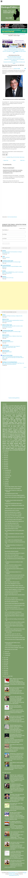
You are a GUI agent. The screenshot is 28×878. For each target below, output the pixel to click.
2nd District (17, 408)
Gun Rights (17, 423)
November (7, 472)
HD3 (14, 157)
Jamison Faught (17, 68)
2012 (18, 406)
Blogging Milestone (20, 411)
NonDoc (4, 314)
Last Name (4, 238)
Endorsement (19, 419)
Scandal (13, 440)
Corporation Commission (8, 416)
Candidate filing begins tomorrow (11, 592)
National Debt (17, 433)
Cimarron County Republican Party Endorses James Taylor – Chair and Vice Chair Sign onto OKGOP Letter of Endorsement (13, 357)
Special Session (14, 441)
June (6, 481)
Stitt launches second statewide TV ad (12, 607)
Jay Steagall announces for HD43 (11, 493)
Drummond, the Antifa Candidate (14, 57)
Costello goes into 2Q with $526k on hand (13, 591)
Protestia (4, 270)
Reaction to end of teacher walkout (11, 566)
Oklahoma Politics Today (7, 324)
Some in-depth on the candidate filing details (13, 540)
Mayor (6, 432)
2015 (5, 661)
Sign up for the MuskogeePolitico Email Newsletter (14, 49)
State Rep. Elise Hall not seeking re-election (13, 565)
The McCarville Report (6, 265)
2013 (5, 664)
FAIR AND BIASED (5, 350)
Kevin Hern (12, 428)
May (6, 483)
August (6, 477)
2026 (5, 453)
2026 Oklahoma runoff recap (7, 277)
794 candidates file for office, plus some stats (14, 556)
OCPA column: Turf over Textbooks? (12, 555)
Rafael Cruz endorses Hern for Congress (13, 512)
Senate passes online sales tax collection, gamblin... (15, 622)
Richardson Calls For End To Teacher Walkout (13, 623)
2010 (12, 406)
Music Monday (13, 432)
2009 (5, 672)
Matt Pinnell (22, 431)
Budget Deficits (6, 412)
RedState (4, 250)
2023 (5, 459)
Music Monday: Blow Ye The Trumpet (12, 525)
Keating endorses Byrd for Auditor (11, 528)
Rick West (17, 157)
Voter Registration (18, 448)
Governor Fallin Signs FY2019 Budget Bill (13, 488)
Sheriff (18, 440)
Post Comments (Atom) (12, 216)
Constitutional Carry (21, 414)
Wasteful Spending (18, 450)
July (6, 479)
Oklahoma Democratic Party (16, 435)
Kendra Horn (5, 428)
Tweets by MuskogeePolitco (14, 397)
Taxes (9, 447)
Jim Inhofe (13, 426)
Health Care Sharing (12, 425)
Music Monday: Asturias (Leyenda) (11, 551)
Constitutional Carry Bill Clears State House (13, 503)
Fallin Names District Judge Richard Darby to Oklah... (15, 628)
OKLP (7, 435)
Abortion (23, 410)
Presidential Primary (17, 437)
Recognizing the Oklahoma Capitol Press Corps (14, 599)
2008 (5, 674)
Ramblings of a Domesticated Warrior (9, 362)
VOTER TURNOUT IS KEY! (7, 351)
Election (17, 418)
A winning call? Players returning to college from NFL (12, 315)
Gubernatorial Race (7, 423)
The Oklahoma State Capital (7, 260)
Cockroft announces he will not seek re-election (14, 576)
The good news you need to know (14, 48)
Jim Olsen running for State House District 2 (13, 519)
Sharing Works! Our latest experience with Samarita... (15, 637)
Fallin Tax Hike (17, 421)
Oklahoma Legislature (8, 436)
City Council (21, 412)
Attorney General (9, 411)
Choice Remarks (5, 345)
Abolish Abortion (14, 410)
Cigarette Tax (13, 412)
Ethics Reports (6, 421)
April (6, 484)
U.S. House (18, 447)
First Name (4, 234)
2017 (12, 407)
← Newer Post (5, 160)
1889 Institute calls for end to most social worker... (14, 508)
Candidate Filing (9, 157)
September (7, 475)
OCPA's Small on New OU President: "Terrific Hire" (14, 647)
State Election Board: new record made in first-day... (15, 575)
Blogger (24, 872)
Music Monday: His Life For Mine (11, 649)
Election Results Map (8, 419)
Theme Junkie (12, 873)
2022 (10, 408)
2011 (5, 668)
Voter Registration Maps (7, 450)
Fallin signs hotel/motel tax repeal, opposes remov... (15, 587)
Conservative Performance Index (9, 414)
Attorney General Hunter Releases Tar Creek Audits (14, 603)
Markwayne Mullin (12, 431)
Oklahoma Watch (5, 335)
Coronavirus (19, 415)
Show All (25, 367)
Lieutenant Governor (18, 429)
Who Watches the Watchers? (7, 341)
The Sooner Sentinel (6, 340)
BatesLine (4, 276)
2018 (17, 407)
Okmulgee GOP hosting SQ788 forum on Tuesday (14, 613)
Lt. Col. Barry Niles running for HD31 (12, 523)
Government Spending (8, 422)
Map (4, 431)
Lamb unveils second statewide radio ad (13, 645)
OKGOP (23, 433)
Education (6, 418)
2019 (23, 407)
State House (22, 157)
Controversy (8, 415)
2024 (5, 457)
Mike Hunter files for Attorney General (12, 581)
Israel (19, 425)
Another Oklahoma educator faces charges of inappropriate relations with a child (11, 347)
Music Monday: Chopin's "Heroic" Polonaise (13, 486)
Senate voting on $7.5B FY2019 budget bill (13, 515)
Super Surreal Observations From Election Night (11, 261)
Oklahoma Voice (5, 319)
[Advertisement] (14, 296)
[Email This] (3, 154)
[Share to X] (5, 154)
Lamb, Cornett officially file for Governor (12, 583)
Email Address (5, 230)
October (6, 473)
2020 (4, 408)
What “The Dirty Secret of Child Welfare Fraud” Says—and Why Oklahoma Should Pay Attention (13, 364)
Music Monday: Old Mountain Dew (11, 601)
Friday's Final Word (6, 257)
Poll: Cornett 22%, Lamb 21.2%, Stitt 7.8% (12, 633)
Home (14, 160)
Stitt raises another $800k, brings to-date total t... (14, 585)
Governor (20, 422)
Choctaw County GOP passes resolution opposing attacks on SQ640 (16, 707)
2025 (5, 455)
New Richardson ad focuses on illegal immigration (15, 495)
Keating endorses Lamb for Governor (12, 510)
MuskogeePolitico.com (13, 872)
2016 (7, 407)
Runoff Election (18, 439)
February (6, 653)
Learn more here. (22, 34)
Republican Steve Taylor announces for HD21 (13, 635)
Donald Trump (18, 416)
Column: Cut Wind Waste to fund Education (13, 612)
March (6, 651)
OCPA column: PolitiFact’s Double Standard (13, 526)
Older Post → (22, 160)
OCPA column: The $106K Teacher (11, 597)
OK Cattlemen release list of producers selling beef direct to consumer (16, 823)
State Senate (15, 445)
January (6, 655)
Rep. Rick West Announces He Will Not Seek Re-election (13, 66)
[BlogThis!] (4, 154)
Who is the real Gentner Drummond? (14, 56)
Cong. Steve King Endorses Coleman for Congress (14, 553)
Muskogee (22, 432)
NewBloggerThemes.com (14, 875)
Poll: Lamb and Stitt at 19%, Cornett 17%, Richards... (15, 517)
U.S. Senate (6, 448)
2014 (24, 406)
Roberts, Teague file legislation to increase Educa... (15, 589)
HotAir (3, 256)
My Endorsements (9, 433)
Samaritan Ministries (6, 440)
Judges (21, 426)
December (7, 470)
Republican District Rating (7, 439)
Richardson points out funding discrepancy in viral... (15, 605)
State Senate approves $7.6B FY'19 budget (13, 513)
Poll (9, 437)
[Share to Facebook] (6, 154)
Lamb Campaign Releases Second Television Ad (14, 521)
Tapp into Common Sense (7, 355)
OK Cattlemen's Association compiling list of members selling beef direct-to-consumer (16, 785)
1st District (5, 406)
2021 (5, 463)
